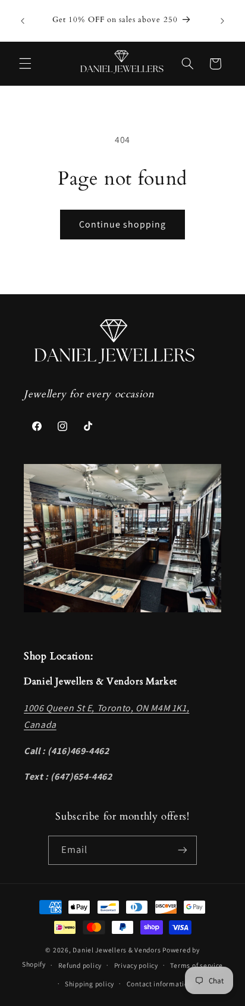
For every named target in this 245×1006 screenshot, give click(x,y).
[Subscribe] (182, 850)
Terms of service (196, 965)
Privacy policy (136, 965)
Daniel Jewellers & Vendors (117, 949)
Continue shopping (123, 224)
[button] (25, 63)
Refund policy (80, 965)
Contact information (160, 983)
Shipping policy (89, 983)
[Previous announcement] (23, 21)
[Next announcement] (222, 21)
